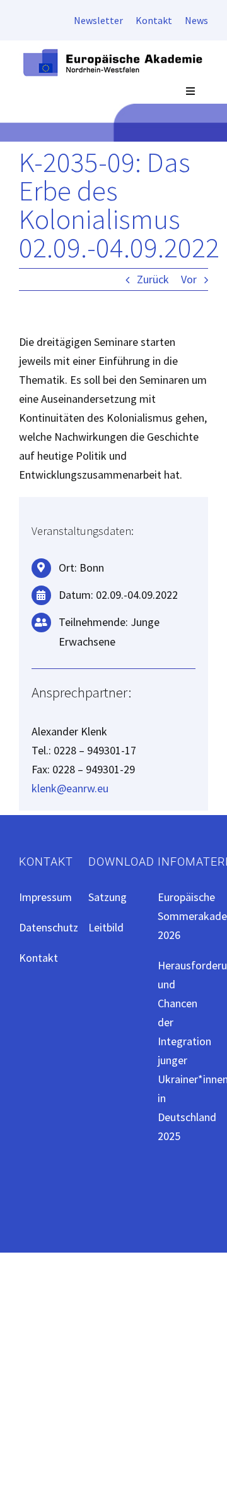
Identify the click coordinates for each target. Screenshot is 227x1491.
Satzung (107, 897)
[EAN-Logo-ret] (113, 52)
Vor (189, 279)
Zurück (153, 279)
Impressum (45, 897)
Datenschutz (48, 927)
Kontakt (38, 957)
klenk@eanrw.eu (70, 788)
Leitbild (106, 927)
